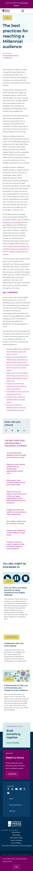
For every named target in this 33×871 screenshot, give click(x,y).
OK (16, 867)
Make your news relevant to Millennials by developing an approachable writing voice (17, 359)
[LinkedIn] (18, 430)
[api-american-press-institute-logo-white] (14, 822)
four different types (10, 225)
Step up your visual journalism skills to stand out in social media (17, 367)
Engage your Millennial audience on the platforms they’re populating (16, 386)
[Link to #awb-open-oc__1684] (22, 10)
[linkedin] (21, 789)
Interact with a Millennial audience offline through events (15, 399)
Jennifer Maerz (8, 57)
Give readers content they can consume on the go (16, 522)
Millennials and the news (12, 222)
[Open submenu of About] (24, 799)
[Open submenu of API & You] (24, 811)
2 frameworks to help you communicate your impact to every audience (16, 687)
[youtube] (16, 789)
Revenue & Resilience (8, 55)
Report (16, 55)
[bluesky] (8, 793)
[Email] (24, 430)
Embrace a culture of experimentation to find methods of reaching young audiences (15, 545)
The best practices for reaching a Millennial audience (16, 443)
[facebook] (8, 789)
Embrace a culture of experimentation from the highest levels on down (16, 407)
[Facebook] (6, 430)
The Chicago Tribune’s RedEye (14, 246)
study (24, 141)
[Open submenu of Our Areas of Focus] (24, 805)
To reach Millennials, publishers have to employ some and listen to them (18, 351)
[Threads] (12, 789)
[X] (12, 430)
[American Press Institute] (6, 9)
